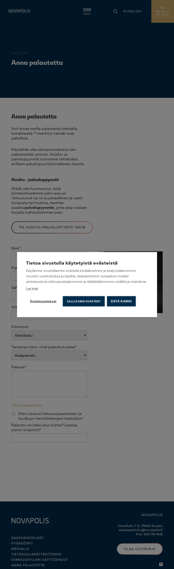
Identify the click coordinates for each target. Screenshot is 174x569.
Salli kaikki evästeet (84, 301)
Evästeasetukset (43, 301)
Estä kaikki (121, 301)
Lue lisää (32, 288)
